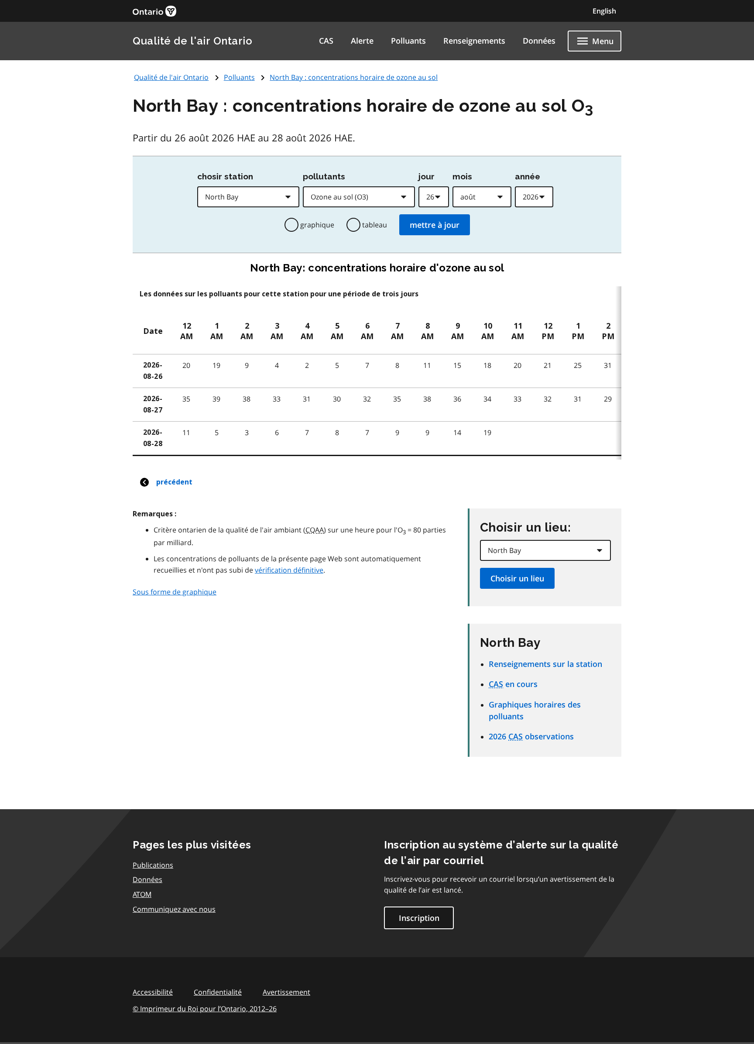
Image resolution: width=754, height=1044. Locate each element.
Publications (153, 865)
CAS (326, 40)
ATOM (142, 894)
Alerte (362, 40)
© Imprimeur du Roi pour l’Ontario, (205, 1008)
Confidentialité (218, 992)
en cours (513, 684)
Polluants (408, 40)
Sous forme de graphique (174, 592)
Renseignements (474, 40)
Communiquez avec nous (174, 909)
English (604, 11)
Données (539, 40)
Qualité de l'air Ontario (192, 40)
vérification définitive (289, 570)
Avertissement (286, 992)
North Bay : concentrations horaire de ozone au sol (354, 77)
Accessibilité (153, 992)
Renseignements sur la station (545, 664)
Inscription (419, 918)
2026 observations (531, 736)
